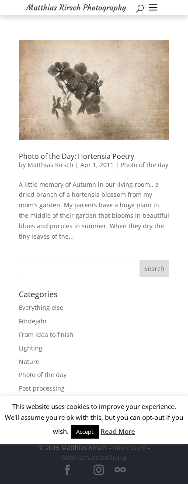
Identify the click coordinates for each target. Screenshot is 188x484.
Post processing (42, 388)
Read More (118, 431)
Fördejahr (33, 321)
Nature (29, 361)
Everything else (41, 307)
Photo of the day (144, 165)
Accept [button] (85, 432)
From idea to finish (46, 334)
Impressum (129, 447)
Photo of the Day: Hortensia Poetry (76, 156)
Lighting (30, 348)
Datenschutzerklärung (94, 457)
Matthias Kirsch (50, 165)
